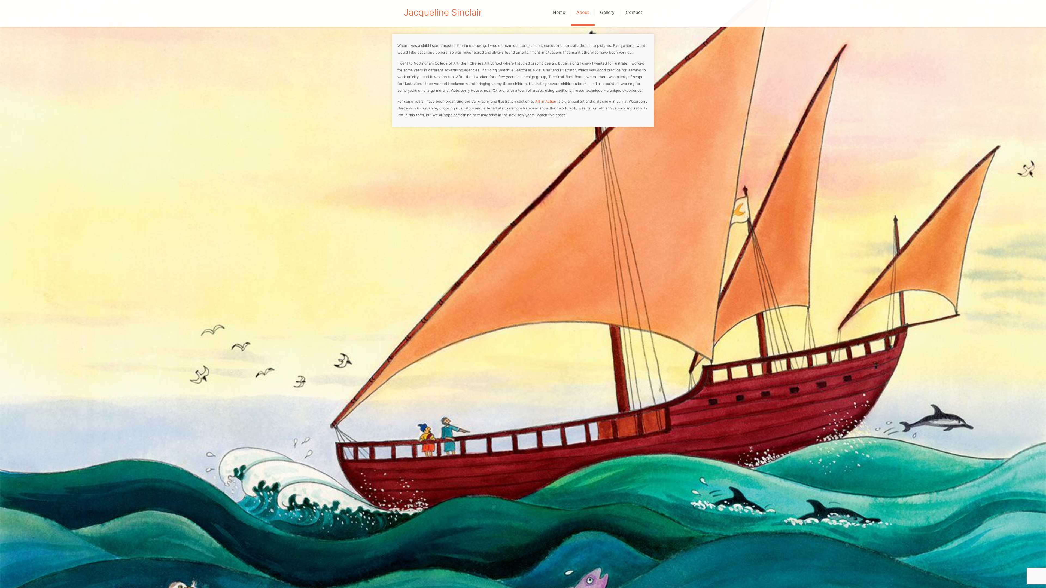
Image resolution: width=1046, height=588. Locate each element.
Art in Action (545, 101)
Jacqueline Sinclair (443, 12)
